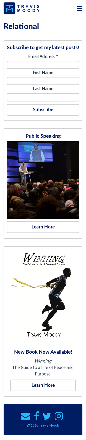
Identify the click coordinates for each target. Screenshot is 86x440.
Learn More (43, 226)
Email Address (43, 56)
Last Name (43, 88)
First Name (43, 72)
